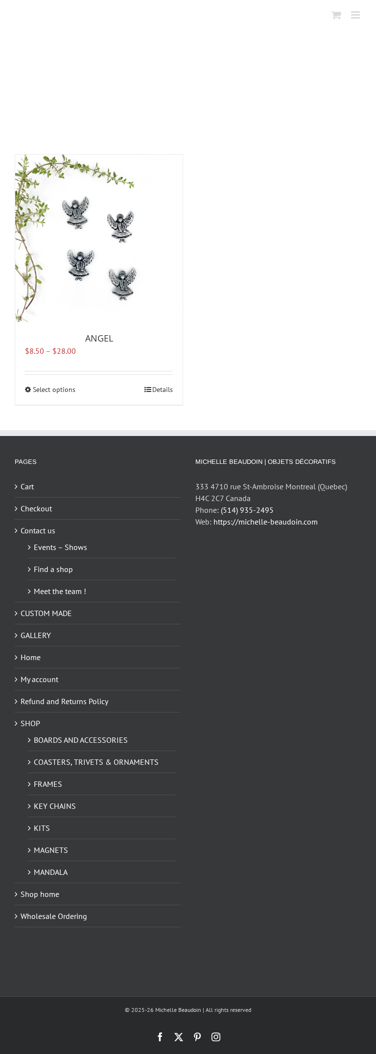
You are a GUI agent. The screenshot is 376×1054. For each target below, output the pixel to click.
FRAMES (48, 784)
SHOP (30, 723)
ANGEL (99, 338)
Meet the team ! (60, 591)
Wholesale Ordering (54, 916)
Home (31, 657)
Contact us (38, 530)
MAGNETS (51, 850)
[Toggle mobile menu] (356, 15)
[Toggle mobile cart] (336, 15)
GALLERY (36, 635)
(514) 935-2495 (247, 510)
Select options (54, 389)
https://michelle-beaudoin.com (265, 522)
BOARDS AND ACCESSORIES (81, 740)
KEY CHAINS (55, 806)
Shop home (40, 894)
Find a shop (53, 569)
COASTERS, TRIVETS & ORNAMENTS (96, 762)
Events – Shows (60, 547)
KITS (42, 828)
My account (39, 679)
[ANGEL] (99, 238)
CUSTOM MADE (46, 613)
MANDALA (51, 872)
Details (162, 389)
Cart (27, 486)
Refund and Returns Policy (64, 701)
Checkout (36, 508)
